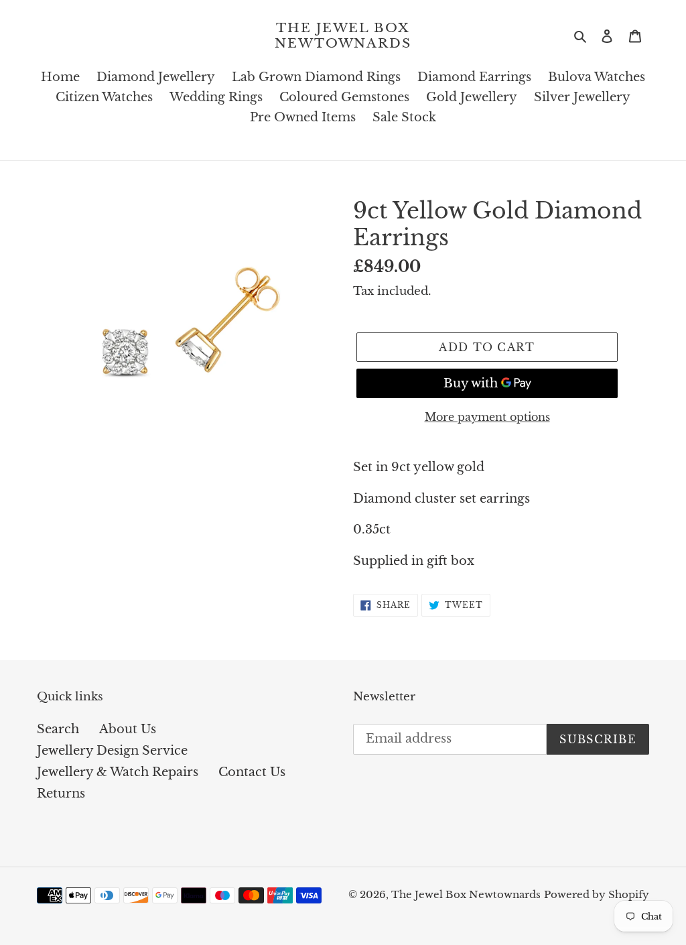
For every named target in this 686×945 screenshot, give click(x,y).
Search (58, 729)
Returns (61, 793)
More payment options (487, 417)
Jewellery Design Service (112, 750)
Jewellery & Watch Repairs (117, 772)
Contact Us (251, 772)
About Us (127, 729)
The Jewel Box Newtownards (343, 36)
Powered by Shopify (596, 894)
